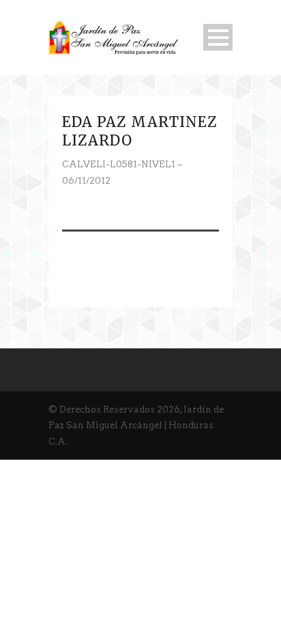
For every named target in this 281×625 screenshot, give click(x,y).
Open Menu (218, 37)
